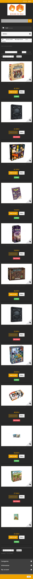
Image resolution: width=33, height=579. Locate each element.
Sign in (29, 1)
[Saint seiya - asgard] (16, 354)
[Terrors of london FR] (16, 314)
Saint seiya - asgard (16, 367)
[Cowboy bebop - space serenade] (16, 152)
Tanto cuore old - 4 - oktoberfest (16, 407)
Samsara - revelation (16, 205)
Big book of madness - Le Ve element (16, 245)
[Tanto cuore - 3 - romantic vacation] (16, 435)
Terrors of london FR (16, 326)
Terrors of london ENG (16, 124)
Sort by (3, 52)
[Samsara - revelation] (16, 193)
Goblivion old (16, 488)
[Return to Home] (2, 39)
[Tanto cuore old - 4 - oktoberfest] (16, 395)
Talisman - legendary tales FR (16, 83)
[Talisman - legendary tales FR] (16, 71)
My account (5, 569)
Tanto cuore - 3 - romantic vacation (17, 448)
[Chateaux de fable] (16, 516)
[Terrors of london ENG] (16, 112)
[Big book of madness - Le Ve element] (16, 233)
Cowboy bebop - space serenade (16, 164)
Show (20, 52)
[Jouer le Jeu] (16, 9)
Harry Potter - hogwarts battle (16, 286)
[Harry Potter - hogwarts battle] (16, 273)
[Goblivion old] (16, 476)
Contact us (25, 1)
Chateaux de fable (16, 529)
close (29, 576)
